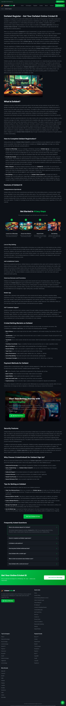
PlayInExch (36, 663)
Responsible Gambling (39, 624)
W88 (2, 678)
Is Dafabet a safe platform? (16, 543)
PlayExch (3, 648)
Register (35, 5)
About (46, 5)
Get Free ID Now (60, 1)
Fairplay (3, 683)
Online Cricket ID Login (39, 600)
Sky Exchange (4, 641)
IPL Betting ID (37, 604)
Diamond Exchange (5, 639)
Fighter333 (3, 660)
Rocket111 (3, 653)
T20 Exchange (37, 646)
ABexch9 (3, 671)
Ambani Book (37, 641)
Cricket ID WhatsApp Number (40, 607)
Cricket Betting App (38, 609)
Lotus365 (36, 660)
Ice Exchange (4, 663)
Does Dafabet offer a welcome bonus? (18, 563)
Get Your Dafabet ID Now (33, 516)
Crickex (36, 639)
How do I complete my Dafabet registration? (20, 538)
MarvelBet (3, 697)
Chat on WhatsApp (9, 600)
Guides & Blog (37, 595)
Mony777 (36, 636)
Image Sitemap (37, 628)
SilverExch (3, 690)
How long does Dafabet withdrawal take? (19, 548)
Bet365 (2, 675)
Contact (52, 5)
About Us (36, 614)
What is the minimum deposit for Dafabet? (19, 527)
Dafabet (3, 680)
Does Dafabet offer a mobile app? (17, 553)
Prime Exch (3, 651)
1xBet (2, 692)
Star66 (2, 655)
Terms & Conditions (38, 621)
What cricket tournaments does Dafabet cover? (21, 558)
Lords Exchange (4, 644)
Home (22, 5)
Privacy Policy (37, 619)
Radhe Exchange (5, 658)
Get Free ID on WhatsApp (55, 577)
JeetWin (3, 685)
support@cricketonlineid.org (7, 1)
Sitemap (36, 626)
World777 (3, 646)
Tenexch (3, 673)
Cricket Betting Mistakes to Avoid (41, 597)
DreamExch (36, 648)
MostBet (3, 687)
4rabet (2, 694)
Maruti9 (35, 644)
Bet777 (35, 653)
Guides (41, 5)
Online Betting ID (37, 602)
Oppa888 (36, 655)
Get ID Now (60, 5)
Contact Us (36, 616)
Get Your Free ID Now (18, 415)
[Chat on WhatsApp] (62, 702)
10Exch (2, 636)
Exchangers (28, 5)
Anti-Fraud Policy (38, 612)
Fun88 (35, 658)
